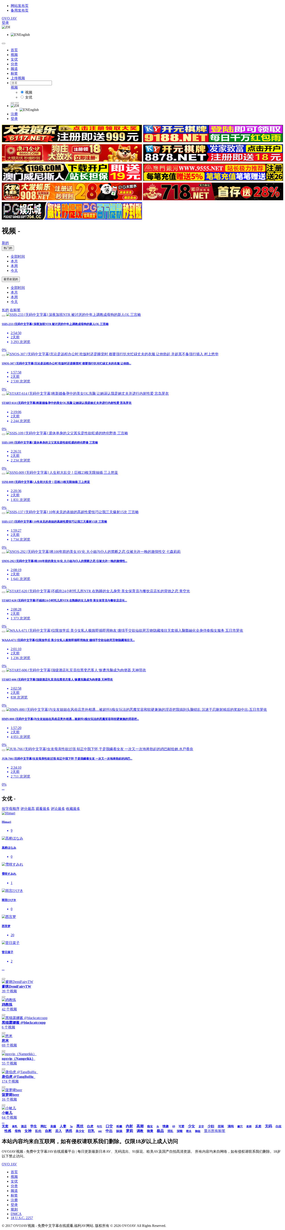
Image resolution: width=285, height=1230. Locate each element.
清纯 (231, 1126)
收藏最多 (73, 809)
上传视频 (18, 78)
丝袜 (221, 1126)
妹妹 (119, 1131)
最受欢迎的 (11, 279)
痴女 (150, 1126)
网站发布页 (19, 6)
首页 (14, 50)
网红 (44, 1126)
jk (158, 1126)
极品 (160, 1131)
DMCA (16, 1214)
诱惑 (68, 1131)
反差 (258, 1126)
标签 (14, 73)
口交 (109, 1126)
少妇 (211, 1126)
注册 (14, 114)
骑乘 (150, 1131)
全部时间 (18, 256)
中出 (109, 1131)
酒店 (24, 1126)
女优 (14, 59)
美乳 (14, 1126)
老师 (249, 1126)
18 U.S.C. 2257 (22, 1218)
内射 (129, 1126)
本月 (14, 261)
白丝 (278, 1126)
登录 (5, 23)
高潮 (140, 1126)
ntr (100, 1131)
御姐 (197, 1131)
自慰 (48, 1131)
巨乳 (91, 1131)
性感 (7, 1131)
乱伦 (38, 1131)
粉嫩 (119, 1126)
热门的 (8, 248)
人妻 (63, 1126)
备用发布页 (19, 10)
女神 (28, 1131)
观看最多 (43, 809)
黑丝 (79, 1126)
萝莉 (129, 1131)
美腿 (53, 1126)
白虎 (90, 1126)
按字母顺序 (11, 809)
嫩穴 (240, 1126)
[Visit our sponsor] (72, 141)
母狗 (18, 1131)
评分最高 (27, 809)
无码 (268, 1126)
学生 (33, 1126)
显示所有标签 (214, 1131)
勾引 (99, 1126)
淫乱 (170, 1131)
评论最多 (58, 809)
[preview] (3, 316)
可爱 (181, 1126)
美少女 (80, 1131)
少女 (191, 1126)
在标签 (15, 310)
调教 (140, 1131)
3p (71, 1126)
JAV (9, 18)
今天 (14, 270)
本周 (14, 266)
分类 (14, 64)
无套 (5, 1126)
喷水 (188, 1131)
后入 (58, 1131)
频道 (14, 69)
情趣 (166, 1126)
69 (173, 1126)
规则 (14, 1209)
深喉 (180, 1131)
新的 (5, 243)
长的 (5, 310)
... (3, 788)
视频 (14, 55)
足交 (201, 1126)
